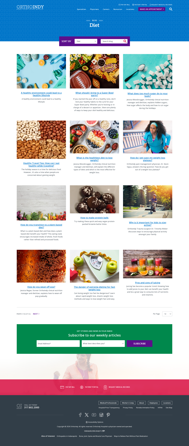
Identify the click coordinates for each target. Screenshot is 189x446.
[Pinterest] (108, 415)
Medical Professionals (108, 403)
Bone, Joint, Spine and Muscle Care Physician (95, 436)
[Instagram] (101, 415)
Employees (154, 403)
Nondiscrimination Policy (145, 408)
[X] (86, 415)
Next (35, 314)
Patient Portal (141, 5)
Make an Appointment (151, 9)
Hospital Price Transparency (109, 408)
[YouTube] (94, 414)
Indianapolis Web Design (92, 431)
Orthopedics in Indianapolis (67, 436)
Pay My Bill (125, 5)
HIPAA (160, 408)
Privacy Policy (128, 408)
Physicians (94, 9)
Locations (130, 9)
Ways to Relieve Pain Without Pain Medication (131, 436)
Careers (106, 9)
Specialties (81, 9)
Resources (117, 9)
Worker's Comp (128, 403)
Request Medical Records (161, 5)
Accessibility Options (95, 422)
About (141, 403)
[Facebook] (80, 415)
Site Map (169, 408)
